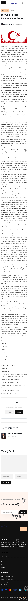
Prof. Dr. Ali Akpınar (15, 434)
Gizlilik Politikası (5, 585)
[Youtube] (24, 598)
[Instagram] (26, 598)
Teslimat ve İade (5, 587)
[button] (3, 2)
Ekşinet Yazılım (22, 597)
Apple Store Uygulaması (7, 579)
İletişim (3, 567)
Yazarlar (3, 562)
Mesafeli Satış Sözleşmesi (7, 582)
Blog (2, 559)
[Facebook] (19, 598)
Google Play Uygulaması (7, 576)
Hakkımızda (4, 556)
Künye (2, 564)
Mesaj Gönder (6, 482)
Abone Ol (19, 412)
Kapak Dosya (5, 10)
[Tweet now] (21, 598)
